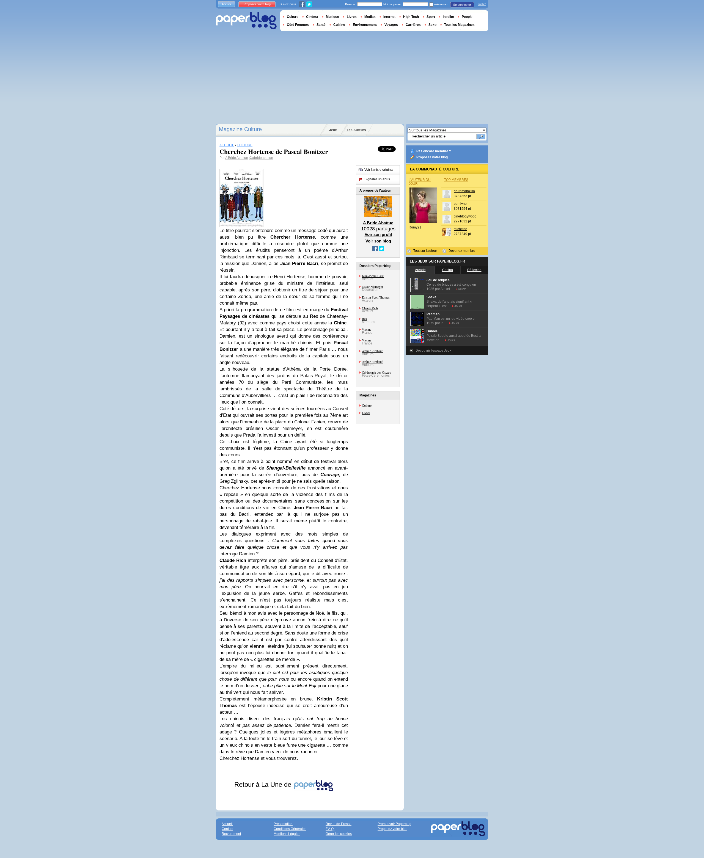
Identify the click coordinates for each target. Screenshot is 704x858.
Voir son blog (378, 241)
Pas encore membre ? (433, 151)
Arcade (420, 270)
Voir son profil (378, 234)
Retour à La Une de (263, 784)
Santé (321, 25)
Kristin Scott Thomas (376, 297)
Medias (370, 17)
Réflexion (474, 270)
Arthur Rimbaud (372, 351)
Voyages (391, 25)
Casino (447, 270)
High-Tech (411, 17)
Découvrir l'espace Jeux (433, 350)
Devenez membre (462, 251)
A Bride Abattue (236, 158)
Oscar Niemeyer (372, 286)
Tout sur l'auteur (425, 251)
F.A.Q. (330, 829)
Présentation (283, 824)
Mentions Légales (287, 834)
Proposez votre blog (432, 157)
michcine (460, 229)
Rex (364, 318)
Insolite (448, 17)
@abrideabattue (261, 158)
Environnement (365, 25)
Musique (332, 17)
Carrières (413, 25)
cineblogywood (465, 216)
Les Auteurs (356, 130)
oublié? (482, 4)
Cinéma (312, 17)
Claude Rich (370, 308)
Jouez (462, 289)
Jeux (333, 130)
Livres (366, 412)
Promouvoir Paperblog (394, 824)
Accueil (226, 4)
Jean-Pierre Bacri (373, 276)
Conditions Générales (290, 829)
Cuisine (339, 25)
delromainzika (464, 191)
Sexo (432, 25)
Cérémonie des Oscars (376, 372)
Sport (431, 17)
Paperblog (246, 20)
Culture (367, 405)
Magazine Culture (240, 129)
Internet (389, 17)
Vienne (366, 329)
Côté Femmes (298, 25)
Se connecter (462, 4)
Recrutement (231, 834)
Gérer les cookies (339, 834)
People (467, 17)
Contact (227, 829)
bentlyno (460, 204)
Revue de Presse (338, 824)
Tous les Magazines (459, 25)
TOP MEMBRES (456, 180)
